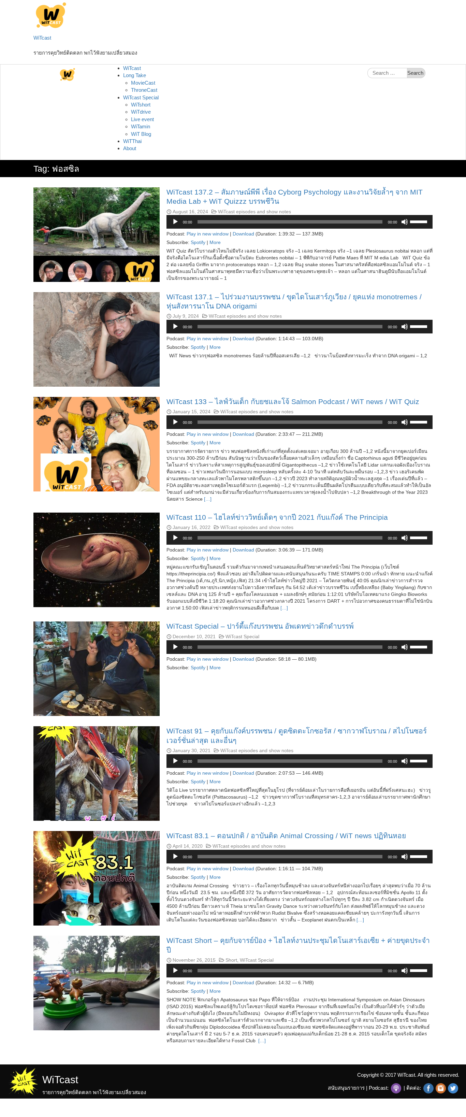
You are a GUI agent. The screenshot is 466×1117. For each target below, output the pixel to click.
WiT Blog (141, 134)
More (215, 242)
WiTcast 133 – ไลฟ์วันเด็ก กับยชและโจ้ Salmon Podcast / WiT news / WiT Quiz (292, 401)
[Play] (175, 221)
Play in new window (208, 234)
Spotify (198, 242)
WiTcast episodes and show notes (254, 211)
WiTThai (132, 141)
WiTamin (140, 126)
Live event (142, 119)
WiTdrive (141, 112)
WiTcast (42, 38)
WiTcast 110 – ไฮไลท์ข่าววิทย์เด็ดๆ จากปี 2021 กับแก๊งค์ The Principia (277, 517)
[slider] (419, 221)
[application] (299, 222)
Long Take (134, 75)
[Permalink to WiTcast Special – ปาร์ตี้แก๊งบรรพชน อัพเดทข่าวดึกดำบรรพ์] (96, 668)
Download (243, 234)
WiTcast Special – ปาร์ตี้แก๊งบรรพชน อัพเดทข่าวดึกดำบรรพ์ (260, 626)
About (129, 148)
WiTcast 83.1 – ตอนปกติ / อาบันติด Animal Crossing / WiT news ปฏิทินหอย (286, 836)
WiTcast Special (141, 97)
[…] (207, 499)
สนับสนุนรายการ (346, 1088)
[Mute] (404, 221)
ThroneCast (144, 90)
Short (231, 960)
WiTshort (140, 105)
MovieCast (143, 83)
